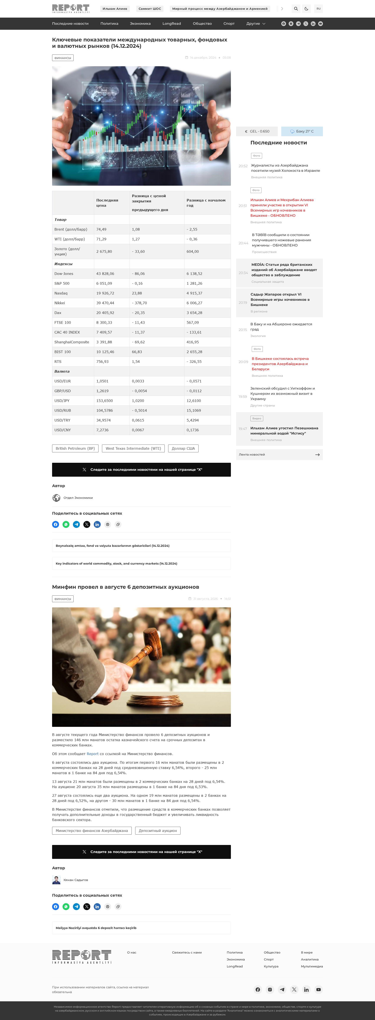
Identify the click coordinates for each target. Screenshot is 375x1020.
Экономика (236, 959)
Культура (271, 966)
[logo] (70, 8)
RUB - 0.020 (259, 131)
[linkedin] (313, 23)
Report (93, 754)
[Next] (279, 8)
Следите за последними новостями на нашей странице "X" (146, 470)
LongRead (235, 966)
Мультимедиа (312, 966)
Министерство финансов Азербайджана (92, 830)
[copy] (118, 524)
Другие (253, 23)
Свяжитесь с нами (187, 952)
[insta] (291, 23)
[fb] (283, 23)
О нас (131, 952)
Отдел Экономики (78, 498)
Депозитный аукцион (158, 830)
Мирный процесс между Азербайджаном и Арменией (220, 9)
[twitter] (305, 23)
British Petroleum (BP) (75, 448)
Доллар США (183, 448)
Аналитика (310, 959)
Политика (235, 952)
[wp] (65, 524)
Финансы (62, 58)
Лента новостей (252, 454)
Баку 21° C (305, 131)
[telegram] (298, 23)
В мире (307, 952)
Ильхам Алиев (115, 9)
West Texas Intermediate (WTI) (133, 448)
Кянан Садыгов (76, 880)
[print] (107, 524)
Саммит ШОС (150, 9)
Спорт (269, 959)
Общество (272, 952)
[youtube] (320, 23)
